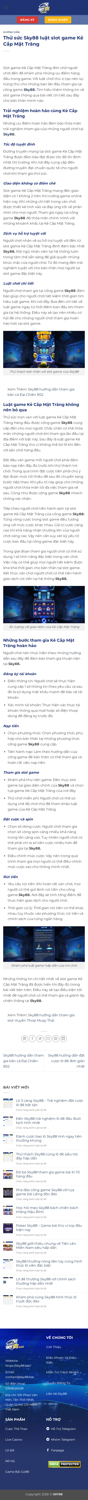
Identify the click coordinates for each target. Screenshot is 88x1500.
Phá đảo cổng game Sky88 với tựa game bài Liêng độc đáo (45, 1192)
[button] (5, 7)
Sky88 (29, 90)
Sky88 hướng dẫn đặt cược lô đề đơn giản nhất (66, 1060)
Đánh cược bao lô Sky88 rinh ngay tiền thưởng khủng (49, 1138)
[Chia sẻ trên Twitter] (40, 1038)
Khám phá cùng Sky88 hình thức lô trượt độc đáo (46, 1299)
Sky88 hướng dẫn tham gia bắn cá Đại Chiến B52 (23, 1060)
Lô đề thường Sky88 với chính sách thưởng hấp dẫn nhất (46, 1281)
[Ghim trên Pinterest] (55, 1038)
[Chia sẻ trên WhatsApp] (24, 1038)
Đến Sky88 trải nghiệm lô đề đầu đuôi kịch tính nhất (48, 1121)
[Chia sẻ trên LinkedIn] (63, 1038)
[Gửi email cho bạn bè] (47, 1038)
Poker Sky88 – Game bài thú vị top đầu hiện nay (49, 1228)
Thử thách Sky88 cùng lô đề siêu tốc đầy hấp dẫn (47, 1156)
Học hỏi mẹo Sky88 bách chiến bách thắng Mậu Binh (47, 1210)
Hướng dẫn (11, 32)
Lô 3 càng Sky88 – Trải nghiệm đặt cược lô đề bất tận (49, 1103)
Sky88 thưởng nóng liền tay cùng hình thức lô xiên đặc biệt (49, 1263)
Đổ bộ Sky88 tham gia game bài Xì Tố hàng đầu (48, 1174)
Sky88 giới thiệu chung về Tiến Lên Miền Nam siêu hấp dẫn (46, 1246)
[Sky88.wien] (44, 7)
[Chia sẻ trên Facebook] (32, 1038)
